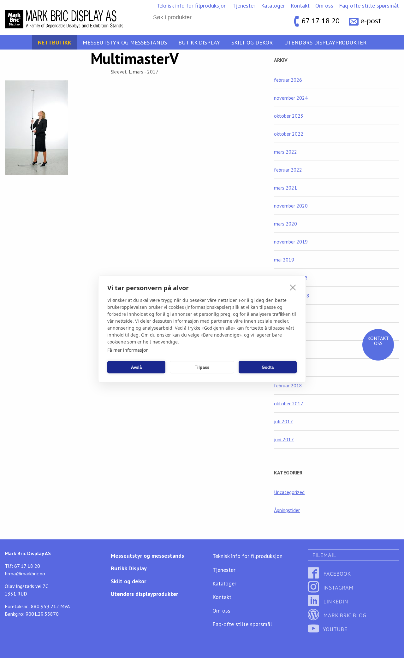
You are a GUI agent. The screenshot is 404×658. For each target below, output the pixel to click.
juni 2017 (284, 439)
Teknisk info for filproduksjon (192, 5)
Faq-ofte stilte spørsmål (369, 5)
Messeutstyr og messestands (125, 42)
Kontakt (300, 5)
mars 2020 (285, 223)
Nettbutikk (54, 42)
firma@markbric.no (25, 573)
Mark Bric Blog (344, 615)
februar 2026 (288, 80)
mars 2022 (285, 152)
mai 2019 (284, 259)
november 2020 (291, 206)
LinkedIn (335, 601)
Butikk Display (199, 42)
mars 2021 (285, 188)
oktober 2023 (288, 116)
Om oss (324, 5)
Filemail (323, 555)
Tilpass (202, 367)
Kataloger (273, 5)
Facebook (336, 573)
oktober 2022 (288, 134)
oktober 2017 (288, 403)
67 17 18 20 (321, 21)
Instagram (338, 587)
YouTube (334, 629)
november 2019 (291, 241)
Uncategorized (289, 492)
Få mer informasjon (128, 350)
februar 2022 (288, 170)
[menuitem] (191, 5)
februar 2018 (288, 385)
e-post (370, 21)
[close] (293, 287)
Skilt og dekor (252, 42)
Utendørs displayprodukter (325, 42)
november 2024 (291, 98)
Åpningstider (287, 510)
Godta (268, 367)
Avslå (136, 367)
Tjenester (243, 5)
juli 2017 (283, 421)
